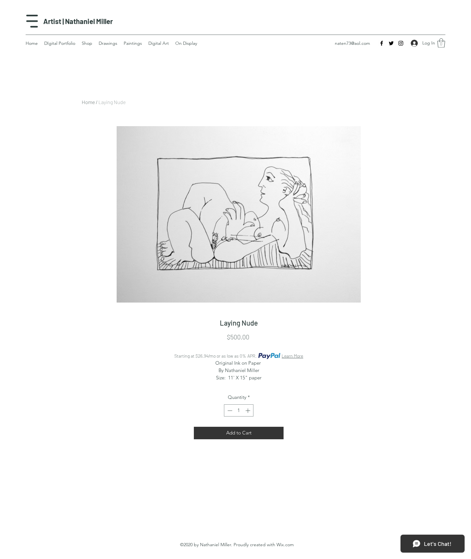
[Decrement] (229, 411)
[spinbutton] (239, 411)
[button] (441, 43)
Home (88, 102)
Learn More (292, 356)
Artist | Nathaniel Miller (78, 21)
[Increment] (248, 411)
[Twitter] (391, 43)
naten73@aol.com (352, 43)
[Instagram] (401, 43)
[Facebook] (381, 43)
